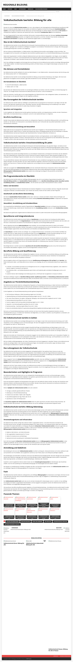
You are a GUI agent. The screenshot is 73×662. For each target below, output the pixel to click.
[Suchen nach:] (62, 11)
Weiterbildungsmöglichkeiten (12, 524)
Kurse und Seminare (37, 521)
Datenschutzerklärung (65, 656)
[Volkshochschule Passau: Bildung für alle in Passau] (59, 594)
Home (4, 9)
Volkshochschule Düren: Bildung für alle (14, 544)
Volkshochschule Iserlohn (60, 521)
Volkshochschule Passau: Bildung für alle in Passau (58, 649)
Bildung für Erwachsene (13, 521)
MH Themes (29, 658)
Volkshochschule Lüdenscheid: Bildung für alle (35, 544)
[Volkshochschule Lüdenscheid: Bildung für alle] (36, 541)
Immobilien (30, 9)
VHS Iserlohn (48, 521)
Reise (15, 9)
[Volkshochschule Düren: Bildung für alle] (14, 541)
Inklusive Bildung (25, 521)
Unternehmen (22, 9)
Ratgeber (10, 9)
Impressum (55, 656)
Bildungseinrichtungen (41, 9)
